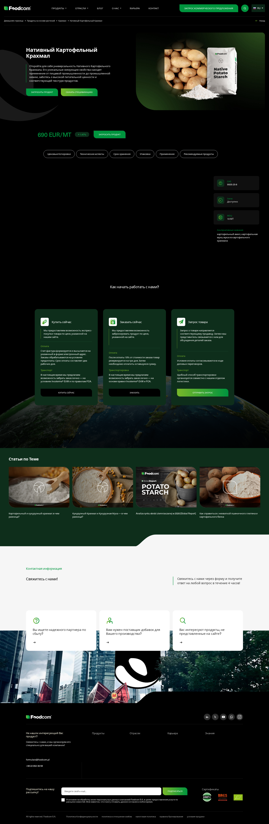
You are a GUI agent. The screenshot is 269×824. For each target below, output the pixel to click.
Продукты (58, 8)
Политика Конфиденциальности (82, 816)
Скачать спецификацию (79, 92)
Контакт (154, 8)
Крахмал (62, 20)
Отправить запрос (203, 392)
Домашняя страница (13, 20)
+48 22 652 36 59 (34, 765)
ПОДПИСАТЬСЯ (175, 791)
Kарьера (135, 8)
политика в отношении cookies (117, 816)
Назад (262, 20)
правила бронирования (171, 816)
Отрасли (80, 8)
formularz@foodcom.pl (38, 759)
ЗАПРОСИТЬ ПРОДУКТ (42, 92)
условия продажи (195, 816)
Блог (100, 8)
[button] (61, 630)
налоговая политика (146, 816)
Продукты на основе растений (41, 20)
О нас (115, 8)
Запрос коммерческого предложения (208, 8)
